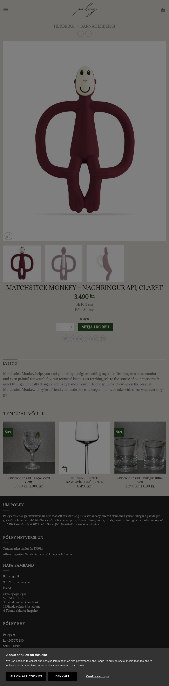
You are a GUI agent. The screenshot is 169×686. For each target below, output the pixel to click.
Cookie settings (97, 676)
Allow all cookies (26, 676)
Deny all (62, 676)
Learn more (77, 665)
